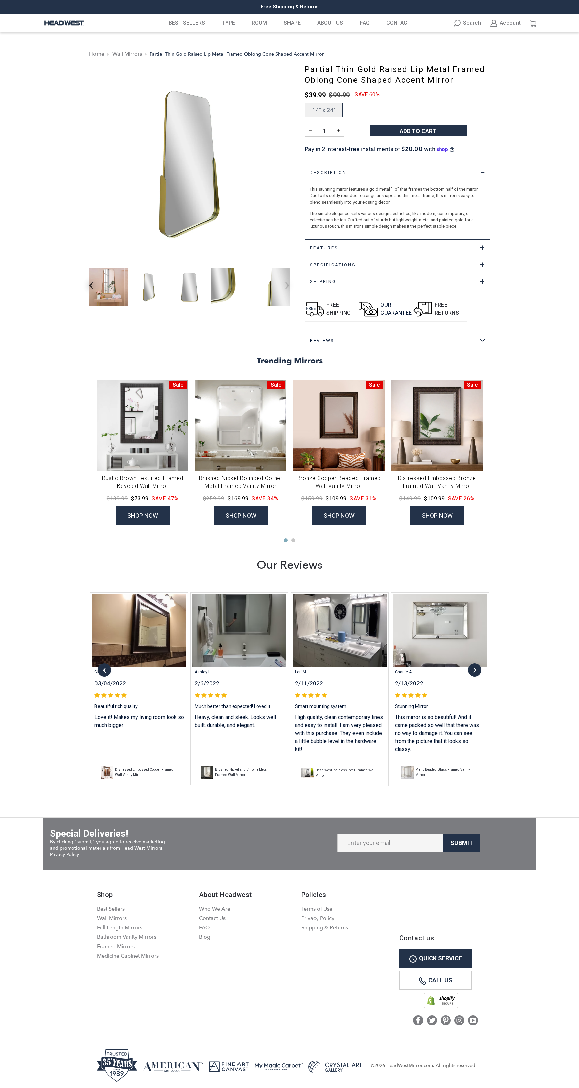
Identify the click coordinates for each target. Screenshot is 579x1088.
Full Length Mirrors (119, 927)
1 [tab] (286, 540)
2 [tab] (293, 540)
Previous (104, 670)
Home (96, 54)
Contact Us (212, 918)
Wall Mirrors (127, 54)
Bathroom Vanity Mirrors (126, 937)
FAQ (365, 23)
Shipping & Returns (324, 927)
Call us (440, 980)
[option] (289, 7)
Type (228, 23)
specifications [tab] (398, 265)
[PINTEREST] (446, 1021)
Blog (204, 937)
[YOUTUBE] (473, 1021)
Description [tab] (398, 172)
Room (259, 23)
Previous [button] (91, 283)
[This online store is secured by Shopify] (441, 1006)
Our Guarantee (396, 309)
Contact (398, 23)
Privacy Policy (64, 854)
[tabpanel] (397, 210)
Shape (292, 23)
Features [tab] (398, 248)
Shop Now (142, 515)
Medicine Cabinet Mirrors (128, 956)
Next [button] (287, 283)
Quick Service (440, 958)
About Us (330, 23)
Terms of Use (316, 909)
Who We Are (214, 909)
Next (474, 670)
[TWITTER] (432, 1021)
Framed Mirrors (116, 946)
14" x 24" (323, 110)
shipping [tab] (398, 281)
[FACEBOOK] (418, 1021)
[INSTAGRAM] (459, 1021)
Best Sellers (187, 23)
